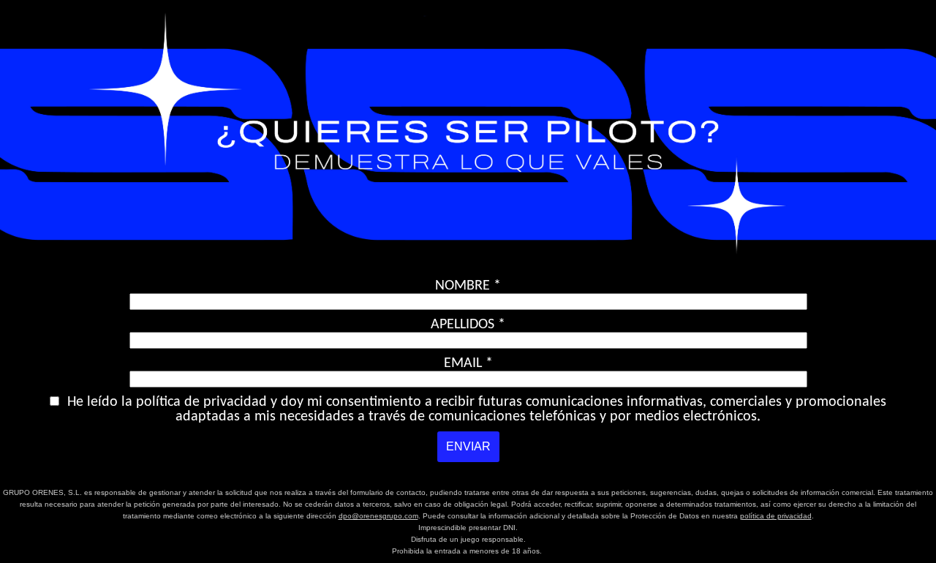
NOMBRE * (468, 286)
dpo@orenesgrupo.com (378, 516)
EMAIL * (468, 363)
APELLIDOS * (468, 324)
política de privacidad (776, 516)
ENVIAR (468, 446)
